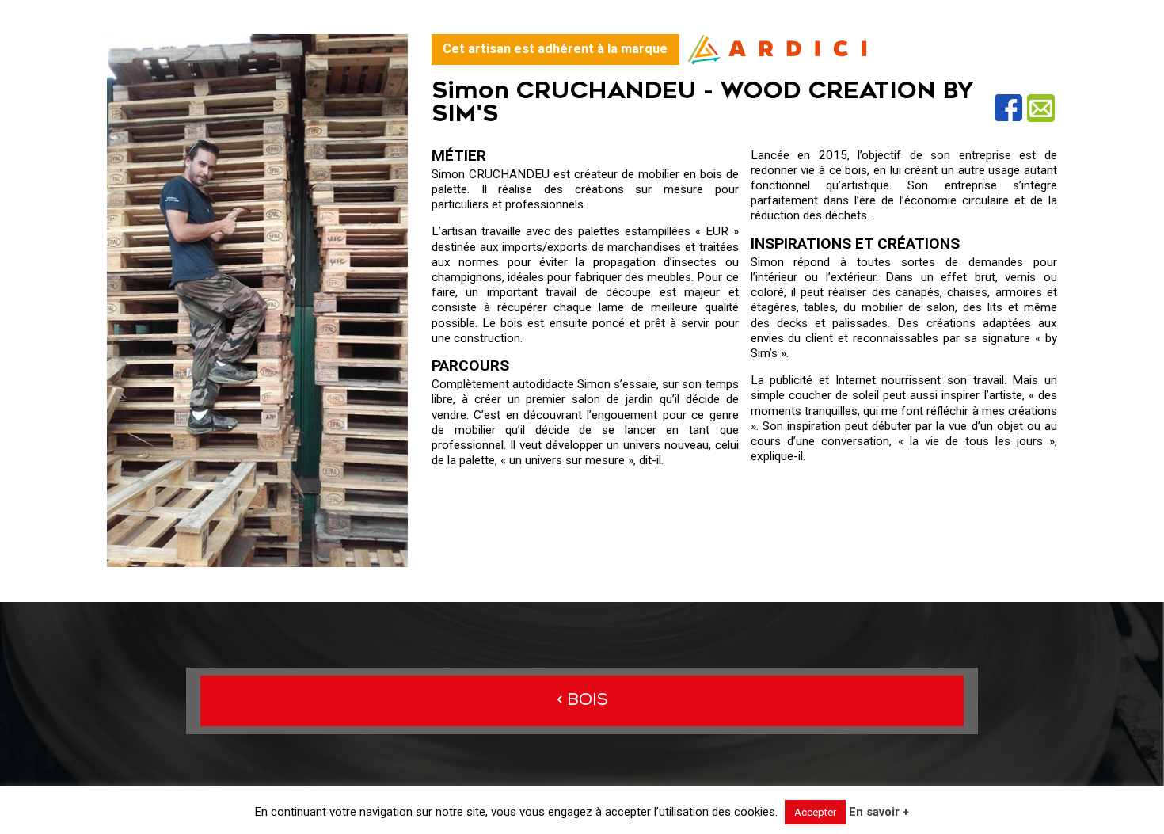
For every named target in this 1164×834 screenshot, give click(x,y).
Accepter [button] (815, 812)
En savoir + (879, 812)
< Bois (582, 700)
